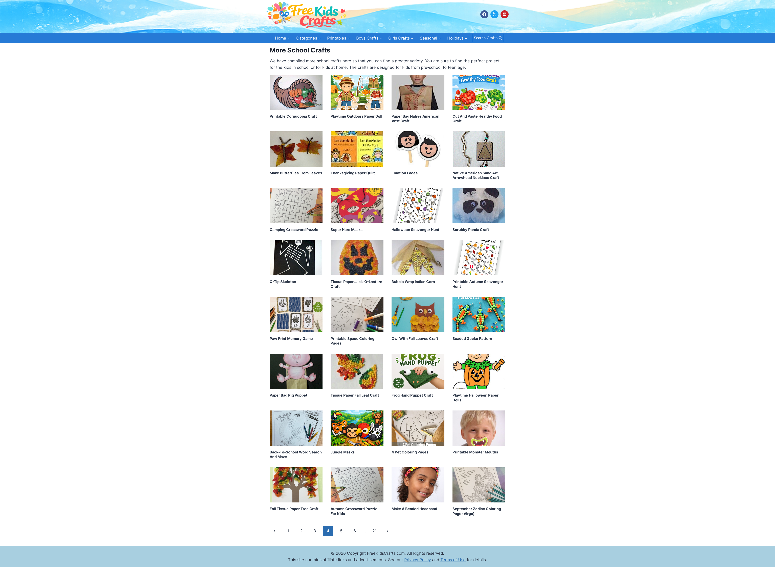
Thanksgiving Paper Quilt (353, 173)
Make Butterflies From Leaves (296, 173)
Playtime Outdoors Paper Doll (356, 116)
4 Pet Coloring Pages (410, 452)
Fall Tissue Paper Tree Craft (294, 509)
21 (374, 530)
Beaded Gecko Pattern (472, 338)
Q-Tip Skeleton (283, 282)
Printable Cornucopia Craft (293, 116)
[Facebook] (484, 14)
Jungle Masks (343, 452)
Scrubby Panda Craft (470, 230)
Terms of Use (453, 559)
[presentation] (296, 92)
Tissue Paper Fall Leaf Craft (355, 395)
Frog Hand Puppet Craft (412, 395)
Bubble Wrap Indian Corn (413, 282)
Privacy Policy (417, 559)
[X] (494, 14)
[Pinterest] (505, 14)
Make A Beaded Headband (414, 509)
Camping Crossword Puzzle (294, 230)
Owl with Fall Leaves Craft (415, 338)
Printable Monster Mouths (475, 452)
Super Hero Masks (346, 230)
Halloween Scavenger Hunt (415, 230)
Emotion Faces (405, 173)
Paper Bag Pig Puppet (288, 395)
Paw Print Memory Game (291, 338)
